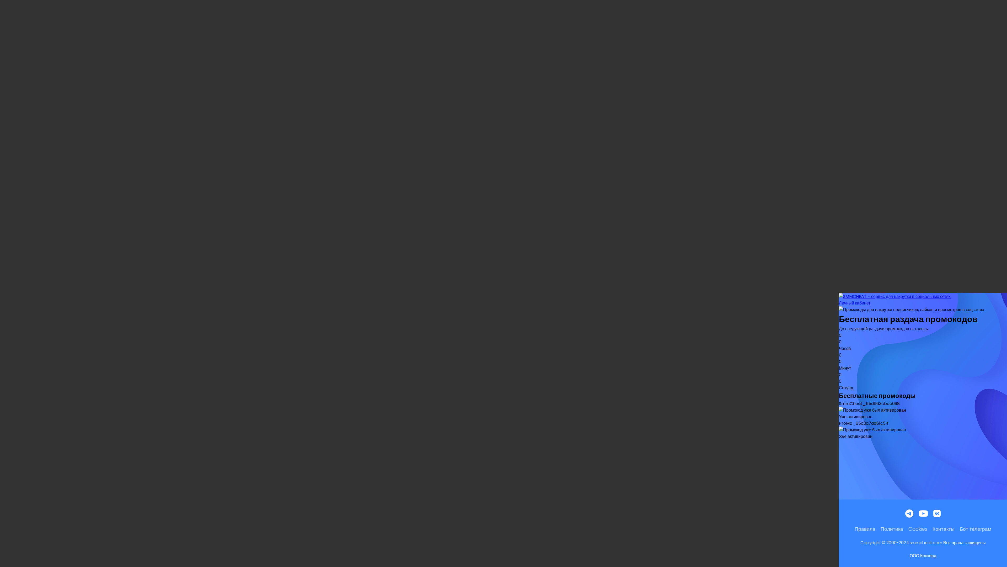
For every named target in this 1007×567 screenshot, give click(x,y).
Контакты (944, 529)
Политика (892, 529)
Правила (865, 529)
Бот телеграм (975, 529)
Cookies (917, 529)
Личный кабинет (854, 303)
